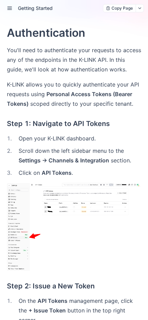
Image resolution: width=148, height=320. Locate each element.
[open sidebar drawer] (9, 8)
